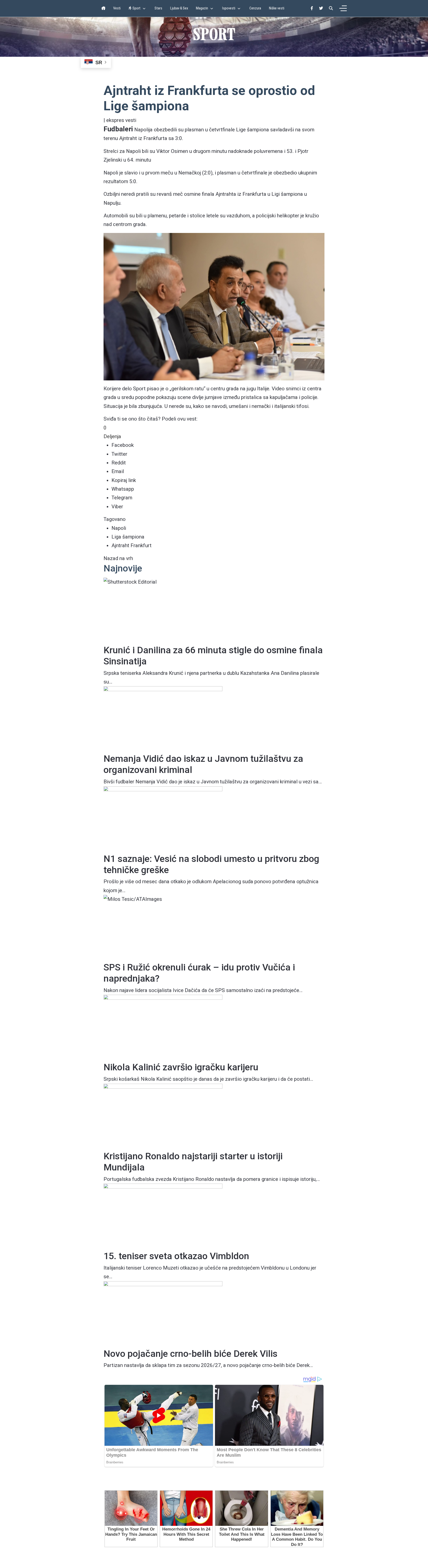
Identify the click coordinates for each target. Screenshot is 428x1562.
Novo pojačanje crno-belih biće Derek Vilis (190, 1353)
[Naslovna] (103, 8)
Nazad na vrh (118, 558)
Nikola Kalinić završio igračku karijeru (181, 1067)
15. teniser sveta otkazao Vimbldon (176, 1255)
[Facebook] (312, 8)
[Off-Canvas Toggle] (343, 8)
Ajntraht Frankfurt (131, 545)
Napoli (118, 528)
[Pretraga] (331, 8)
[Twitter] (321, 8)
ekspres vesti (121, 120)
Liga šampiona (127, 537)
